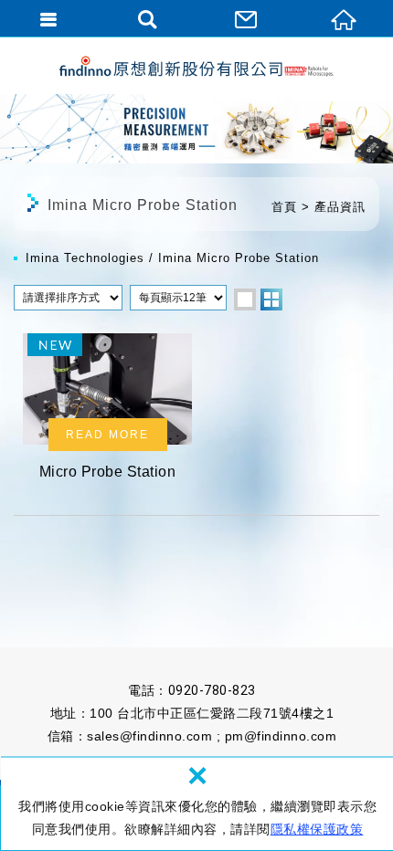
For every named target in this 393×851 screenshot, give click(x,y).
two (271, 299)
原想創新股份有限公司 (196, 66)
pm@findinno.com (281, 736)
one (245, 299)
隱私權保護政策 (317, 829)
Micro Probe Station (107, 412)
